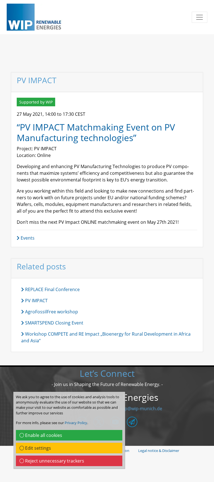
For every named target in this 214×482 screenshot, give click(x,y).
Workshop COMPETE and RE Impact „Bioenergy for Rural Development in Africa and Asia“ (106, 337)
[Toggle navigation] (199, 17)
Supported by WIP (36, 102)
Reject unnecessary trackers (54, 461)
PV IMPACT (36, 300)
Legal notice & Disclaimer (158, 450)
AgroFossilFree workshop (51, 312)
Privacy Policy (76, 422)
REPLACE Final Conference (52, 289)
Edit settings (37, 448)
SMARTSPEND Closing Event (53, 323)
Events (27, 238)
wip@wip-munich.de (141, 408)
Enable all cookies (43, 435)
